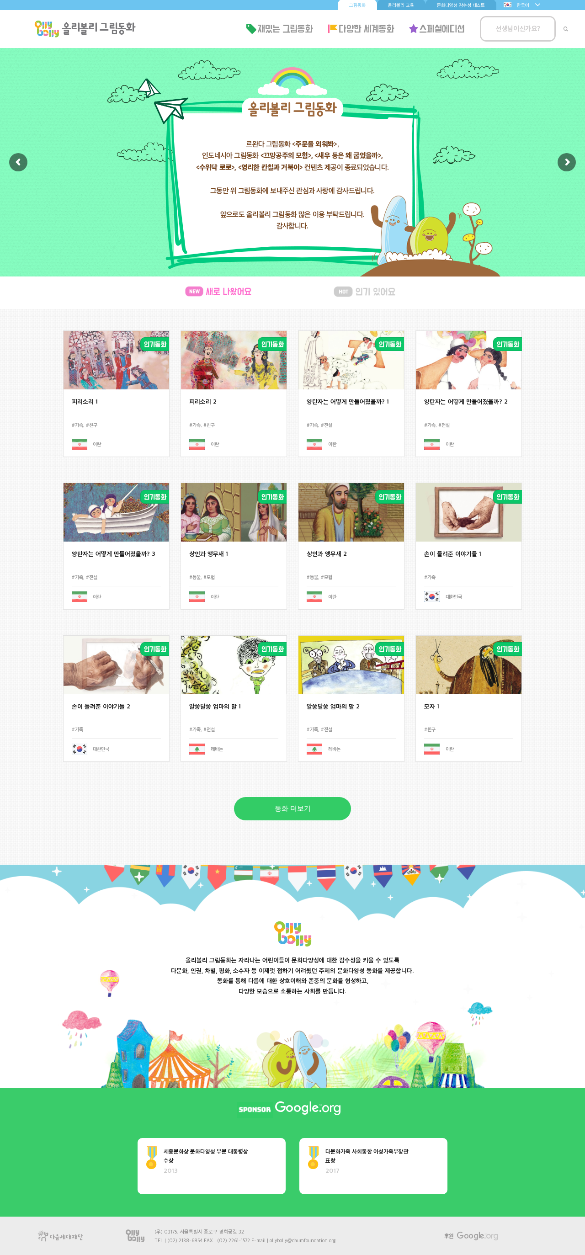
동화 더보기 (293, 808)
